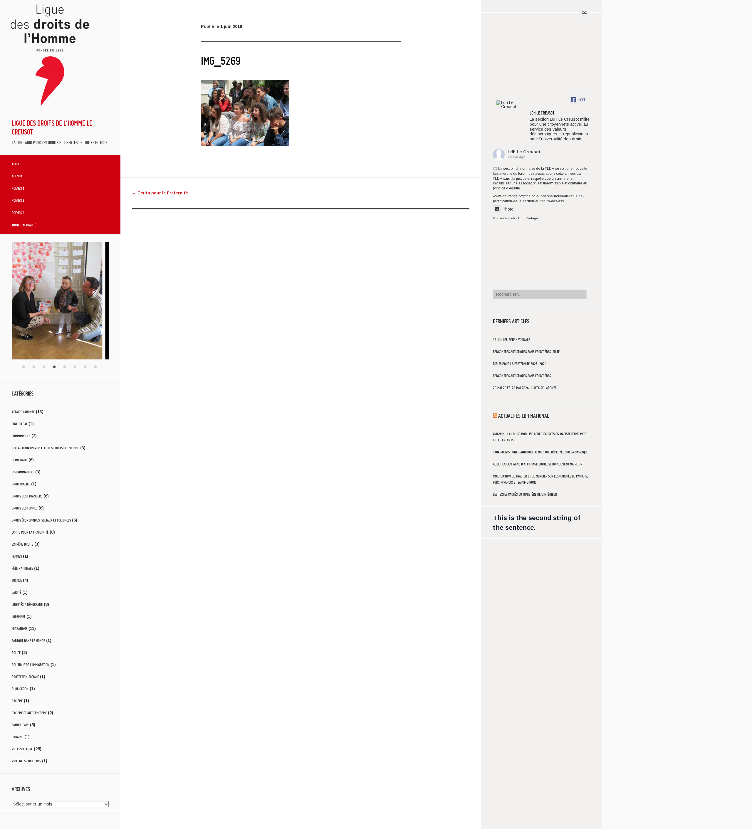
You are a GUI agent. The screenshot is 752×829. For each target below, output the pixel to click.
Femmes (17, 556)
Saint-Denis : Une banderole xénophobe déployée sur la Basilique (540, 452)
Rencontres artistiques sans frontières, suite (526, 351)
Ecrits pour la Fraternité (30, 532)
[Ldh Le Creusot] (510, 104)
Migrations (19, 628)
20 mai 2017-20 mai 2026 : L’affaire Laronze (524, 388)
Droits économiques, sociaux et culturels (41, 520)
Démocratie (19, 460)
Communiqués (21, 436)
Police (16, 652)
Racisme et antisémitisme (29, 713)
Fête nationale (22, 568)
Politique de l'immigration (30, 664)
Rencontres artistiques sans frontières (522, 376)
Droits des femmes (24, 508)
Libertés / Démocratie (27, 604)
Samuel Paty (20, 725)
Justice (17, 580)
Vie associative (22, 749)
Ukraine (17, 737)
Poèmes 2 (18, 200)
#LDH (549, 169)
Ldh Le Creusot (524, 151)
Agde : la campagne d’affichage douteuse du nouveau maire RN (538, 464)
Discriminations (23, 472)
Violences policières (26, 761)
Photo (508, 209)
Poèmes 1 (18, 188)
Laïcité (16, 592)
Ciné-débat (19, 424)
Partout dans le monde (28, 640)
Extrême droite (22, 544)
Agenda (17, 176)
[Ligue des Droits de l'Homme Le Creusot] (50, 109)
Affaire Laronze (23, 412)
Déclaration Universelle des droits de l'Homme (45, 448)
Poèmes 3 (18, 212)
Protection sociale (25, 677)
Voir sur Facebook (506, 218)
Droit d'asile (21, 484)
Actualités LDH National (523, 415)
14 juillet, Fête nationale (511, 339)
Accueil (17, 164)
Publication (20, 689)
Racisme (17, 701)
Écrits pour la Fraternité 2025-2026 (519, 363)
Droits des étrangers (27, 496)
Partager (532, 218)
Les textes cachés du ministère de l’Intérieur (525, 494)
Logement (18, 616)
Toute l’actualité (24, 225)
